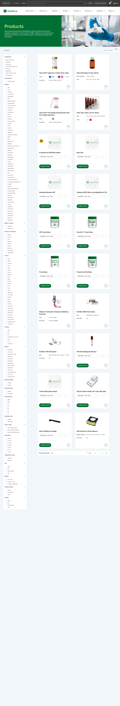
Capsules (7, 62)
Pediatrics (10, 349)
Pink (9, 267)
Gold (9, 299)
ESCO (9, 114)
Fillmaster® (10, 215)
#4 (8, 413)
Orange (10, 263)
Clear (9, 258)
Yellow (9, 270)
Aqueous (10, 226)
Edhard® (10, 217)
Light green (11, 310)
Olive (9, 290)
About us (111, 11)
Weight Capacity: (81, 434)
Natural (10, 303)
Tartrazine (10, 294)
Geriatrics (10, 370)
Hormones (10, 358)
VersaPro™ (11, 211)
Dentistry (10, 356)
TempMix (10, 199)
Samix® (9, 186)
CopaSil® (10, 110)
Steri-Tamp (10, 197)
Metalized (10, 312)
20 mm (9, 385)
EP (8, 332)
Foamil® (10, 123)
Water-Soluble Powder (14, 432)
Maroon (10, 274)
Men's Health (11, 365)
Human (9, 419)
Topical (9, 234)
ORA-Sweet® (11, 170)
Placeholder (11, 471)
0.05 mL (10, 438)
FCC (9, 341)
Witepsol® (10, 213)
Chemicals (8, 64)
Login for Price (45, 166)
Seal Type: (42, 320)
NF (8, 334)
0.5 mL (9, 447)
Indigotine (10, 292)
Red (9, 285)
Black (9, 279)
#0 (8, 404)
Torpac (9, 204)
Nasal (9, 246)
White (9, 261)
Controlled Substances (11, 66)
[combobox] (54, 3)
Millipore (10, 150)
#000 (9, 399)
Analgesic (10, 361)
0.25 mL (10, 445)
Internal (10, 460)
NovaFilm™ (11, 159)
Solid (9, 494)
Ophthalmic (11, 252)
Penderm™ (10, 175)
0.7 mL (9, 449)
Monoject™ (11, 152)
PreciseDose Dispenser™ (14, 182)
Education (100, 11)
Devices (7, 68)
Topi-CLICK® (11, 202)
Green (9, 272)
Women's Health (12, 354)
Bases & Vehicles (9, 60)
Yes (8, 473)
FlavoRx (10, 119)
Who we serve (30, 11)
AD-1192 (10, 479)
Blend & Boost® (11, 101)
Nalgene (10, 155)
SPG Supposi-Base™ (13, 188)
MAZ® (9, 137)
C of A (17, 3)
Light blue (10, 317)
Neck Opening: (80, 76)
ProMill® (10, 184)
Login (90, 3)
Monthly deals (11, 81)
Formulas (76, 11)
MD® (9, 139)
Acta (9, 89)
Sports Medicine (12, 372)
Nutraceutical (11, 376)
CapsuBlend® (11, 103)
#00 (9, 402)
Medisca (10, 143)
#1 (8, 406)
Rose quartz (11, 319)
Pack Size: (42, 80)
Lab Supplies (8, 75)
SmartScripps (11, 190)
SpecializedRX (11, 193)
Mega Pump (11, 148)
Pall (9, 173)
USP (9, 330)
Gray (9, 276)
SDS (23, 3)
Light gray (10, 308)
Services (65, 11)
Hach (9, 125)
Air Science (11, 94)
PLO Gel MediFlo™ (12, 179)
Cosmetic (10, 343)
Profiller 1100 (11, 481)
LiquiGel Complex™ (13, 134)
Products (54, 11)
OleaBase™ (11, 164)
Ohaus (9, 161)
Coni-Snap (10, 107)
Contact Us (6, 3)
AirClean (10, 92)
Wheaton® (10, 220)
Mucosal (10, 248)
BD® (9, 98)
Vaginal (9, 241)
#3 (8, 411)
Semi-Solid (10, 492)
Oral (9, 239)
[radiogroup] (19, 3)
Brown (9, 281)
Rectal (9, 237)
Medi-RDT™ (11, 141)
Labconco (10, 130)
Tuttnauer (10, 206)
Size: (78, 79)
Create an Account (100, 3)
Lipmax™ (10, 132)
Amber (9, 297)
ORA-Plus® (10, 166)
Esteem (9, 116)
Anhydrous (10, 228)
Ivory (9, 288)
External (10, 458)
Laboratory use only (13, 337)
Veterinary (10, 367)
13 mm (9, 382)
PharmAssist (11, 177)
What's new (42, 11)
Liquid (9, 490)
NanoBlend (10, 157)
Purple (9, 283)
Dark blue (10, 315)
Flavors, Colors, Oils (10, 73)
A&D (9, 87)
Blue (9, 265)
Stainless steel (11, 321)
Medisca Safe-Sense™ (14, 146)
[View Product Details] (68, 87)
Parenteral (10, 250)
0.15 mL (10, 443)
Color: (40, 76)
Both (9, 466)
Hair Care (10, 374)
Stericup (10, 195)
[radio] (13, 3)
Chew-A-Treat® (11, 105)
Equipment (8, 71)
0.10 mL (10, 440)
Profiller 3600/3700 (13, 484)
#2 (8, 408)
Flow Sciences (11, 121)
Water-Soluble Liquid (13, 430)
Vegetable (10, 393)
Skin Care (10, 352)
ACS (9, 339)
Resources (88, 11)
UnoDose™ (10, 208)
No (8, 468)
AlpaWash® (10, 96)
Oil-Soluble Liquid (12, 427)
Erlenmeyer (11, 112)
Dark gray (10, 306)
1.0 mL (9, 452)
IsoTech (10, 128)
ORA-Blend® (11, 168)
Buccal (9, 243)
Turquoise (10, 324)
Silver (9, 301)
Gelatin (9, 391)
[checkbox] (6, 81)
